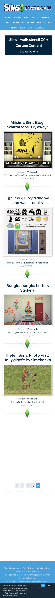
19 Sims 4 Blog (18, 262)
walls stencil (45, 175)
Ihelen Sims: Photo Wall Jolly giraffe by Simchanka (27, 357)
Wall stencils (32, 172)
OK (43, 586)
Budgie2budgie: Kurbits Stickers (27, 287)
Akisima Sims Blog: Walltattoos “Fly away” (27, 124)
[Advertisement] (27, 87)
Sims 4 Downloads (27, 8)
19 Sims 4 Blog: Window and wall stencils (27, 200)
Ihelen (23, 402)
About (49, 586)
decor (30, 175)
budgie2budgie (18, 332)
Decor (32, 259)
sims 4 (36, 175)
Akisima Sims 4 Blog (18, 175)
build (18, 402)
